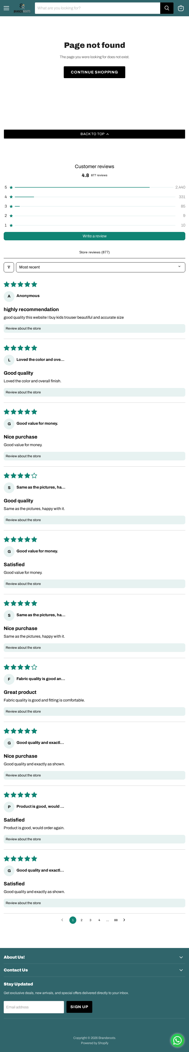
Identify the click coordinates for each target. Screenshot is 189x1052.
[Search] (166, 8)
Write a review (95, 236)
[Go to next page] (125, 920)
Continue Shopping (94, 72)
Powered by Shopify (94, 1043)
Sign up (79, 1007)
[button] (94, 187)
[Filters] (9, 267)
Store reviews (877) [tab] (94, 252)
